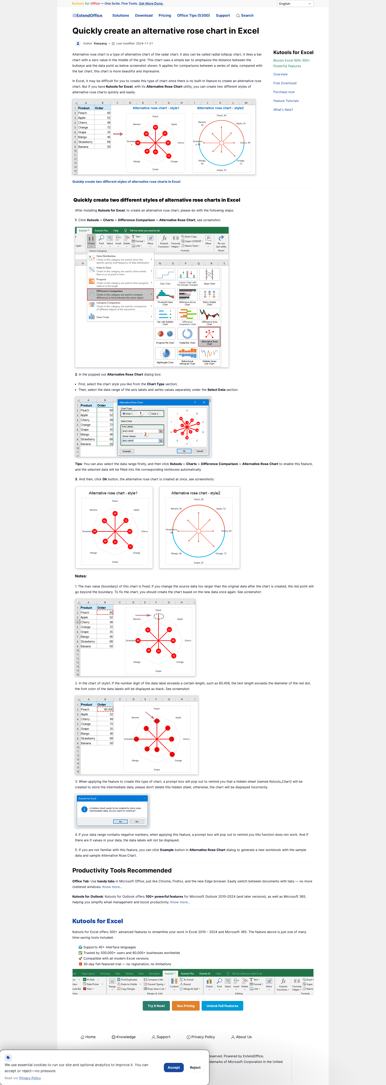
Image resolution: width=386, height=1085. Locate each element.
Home (90, 1037)
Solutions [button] (120, 15)
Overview (280, 74)
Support (223, 15)
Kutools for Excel (97, 921)
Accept (174, 1067)
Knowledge (126, 1037)
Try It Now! (156, 1006)
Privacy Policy (203, 1037)
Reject (195, 1067)
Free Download (285, 83)
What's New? (283, 110)
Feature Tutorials (286, 101)
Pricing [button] (165, 15)
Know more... (112, 887)
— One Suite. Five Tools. (117, 3)
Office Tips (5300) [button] (193, 15)
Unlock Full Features (222, 1006)
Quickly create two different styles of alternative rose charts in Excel (126, 182)
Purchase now (284, 92)
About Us (244, 1037)
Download (144, 15)
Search (247, 15)
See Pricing (186, 1006)
